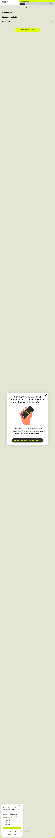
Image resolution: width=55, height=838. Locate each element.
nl (30, 1)
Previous (37, 436)
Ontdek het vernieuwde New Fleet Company (27, 440)
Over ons (6, 22)
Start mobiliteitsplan (27, 29)
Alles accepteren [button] (12, 827)
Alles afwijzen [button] (12, 831)
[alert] (12, 820)
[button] (12, 834)
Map (23, 3)
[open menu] (51, 3)
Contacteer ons (25, 0)
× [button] (20, 805)
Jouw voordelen (9, 17)
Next (42, 436)
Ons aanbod (7, 12)
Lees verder (11, 817)
